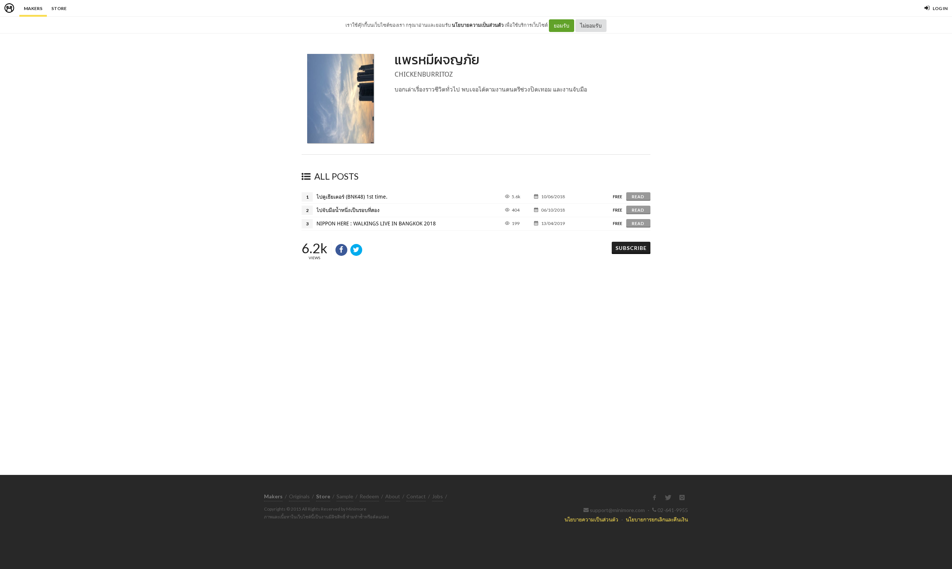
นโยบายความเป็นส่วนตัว (478, 25)
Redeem (369, 496)
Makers (33, 8)
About (392, 496)
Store (59, 8)
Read (638, 196)
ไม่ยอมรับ (591, 25)
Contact (416, 496)
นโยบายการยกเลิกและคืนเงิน (657, 519)
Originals (299, 496)
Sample (345, 496)
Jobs (437, 496)
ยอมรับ (561, 25)
